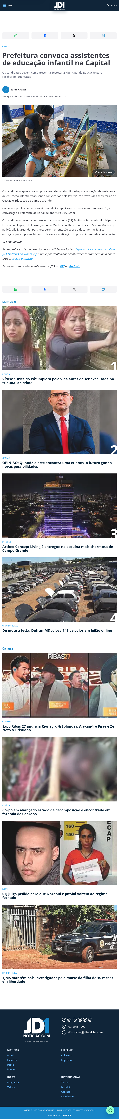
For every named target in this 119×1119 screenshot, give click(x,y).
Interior (11, 1069)
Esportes (12, 1060)
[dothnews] (64, 1115)
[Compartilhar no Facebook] (44, 35)
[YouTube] (80, 1020)
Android (74, 266)
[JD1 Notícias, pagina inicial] (59, 5)
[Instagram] (69, 1020)
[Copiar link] (103, 35)
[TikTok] (85, 1020)
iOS (62, 266)
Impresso (66, 1060)
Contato (65, 1091)
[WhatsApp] (90, 1020)
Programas (13, 1082)
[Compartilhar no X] (74, 35)
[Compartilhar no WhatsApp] (15, 35)
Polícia (10, 1064)
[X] (75, 1020)
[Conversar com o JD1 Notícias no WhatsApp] (110, 1110)
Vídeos (11, 1087)
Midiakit (65, 1087)
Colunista (66, 1055)
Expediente (67, 1096)
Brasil (10, 1055)
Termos (65, 1082)
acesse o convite (22, 259)
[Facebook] (64, 1020)
